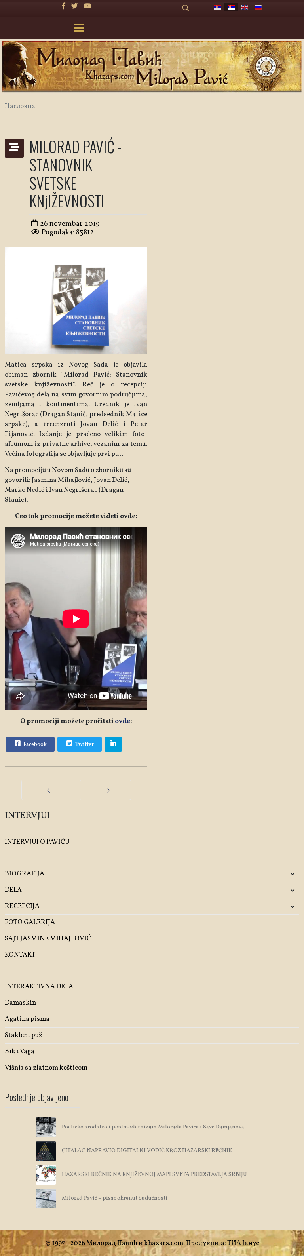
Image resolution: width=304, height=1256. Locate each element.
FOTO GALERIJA (30, 922)
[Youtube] (87, 6)
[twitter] (74, 6)
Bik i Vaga (19, 1051)
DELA (13, 889)
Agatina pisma (27, 1019)
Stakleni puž (23, 1035)
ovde (122, 721)
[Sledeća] (106, 790)
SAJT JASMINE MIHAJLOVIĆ (48, 938)
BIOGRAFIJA (24, 873)
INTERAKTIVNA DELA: (40, 986)
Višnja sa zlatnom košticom (46, 1067)
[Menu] (79, 29)
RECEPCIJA (22, 906)
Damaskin (20, 1002)
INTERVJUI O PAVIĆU (37, 842)
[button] (250, 874)
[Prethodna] (51, 790)
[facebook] (63, 6)
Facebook (34, 744)
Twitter (84, 744)
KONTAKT (20, 954)
